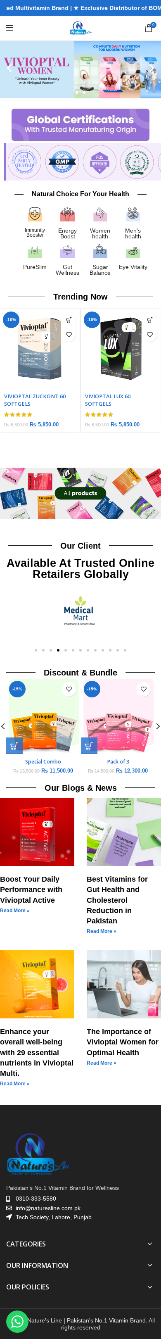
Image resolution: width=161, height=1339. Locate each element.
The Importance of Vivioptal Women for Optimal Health (123, 1041)
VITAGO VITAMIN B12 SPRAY (120, 396)
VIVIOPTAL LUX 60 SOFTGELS (27, 400)
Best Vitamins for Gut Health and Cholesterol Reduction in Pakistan (117, 900)
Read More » (15, 910)
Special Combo (78, 761)
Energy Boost (67, 233)
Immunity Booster (35, 232)
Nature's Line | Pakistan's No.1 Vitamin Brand (86, 1320)
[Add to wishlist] (69, 334)
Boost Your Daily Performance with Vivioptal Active (31, 889)
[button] (9, 67)
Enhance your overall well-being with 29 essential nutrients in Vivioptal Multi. (36, 1052)
